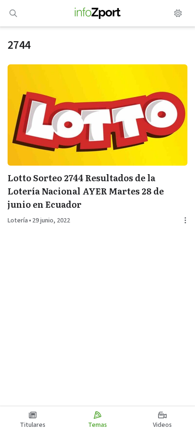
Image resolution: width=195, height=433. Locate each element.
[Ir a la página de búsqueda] (13, 13)
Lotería (18, 220)
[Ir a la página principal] (98, 13)
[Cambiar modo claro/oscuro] (177, 13)
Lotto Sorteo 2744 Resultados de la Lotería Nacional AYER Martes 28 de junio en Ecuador (86, 191)
